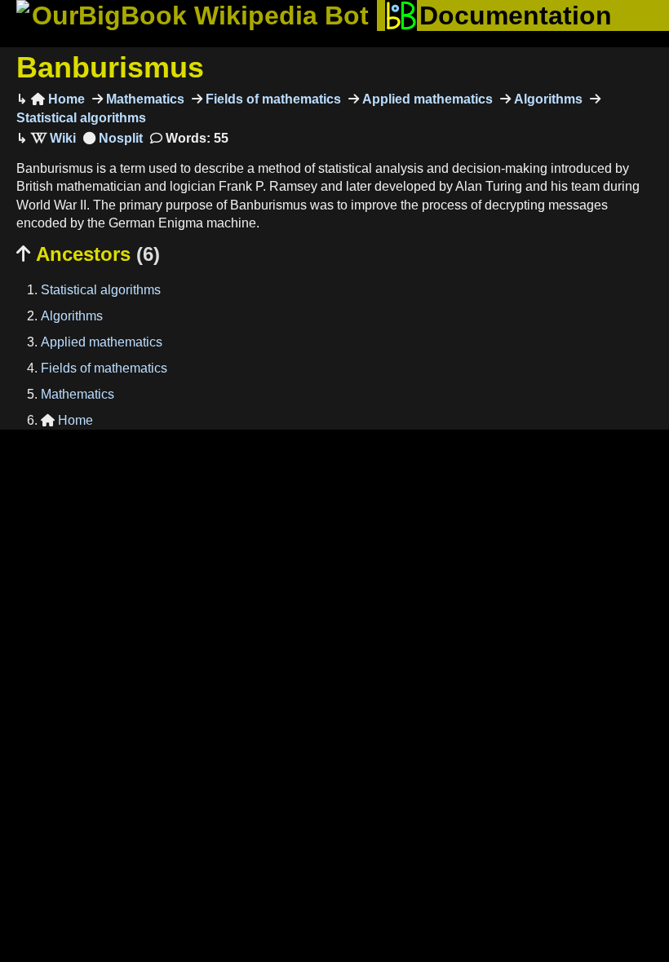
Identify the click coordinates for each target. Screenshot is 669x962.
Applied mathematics (426, 99)
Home (58, 99)
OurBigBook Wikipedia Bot (200, 15)
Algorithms (547, 99)
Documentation (515, 15)
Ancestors (88, 254)
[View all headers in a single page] (113, 138)
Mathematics (143, 99)
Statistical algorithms (101, 290)
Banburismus (110, 67)
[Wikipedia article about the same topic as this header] (53, 138)
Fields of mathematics (271, 99)
